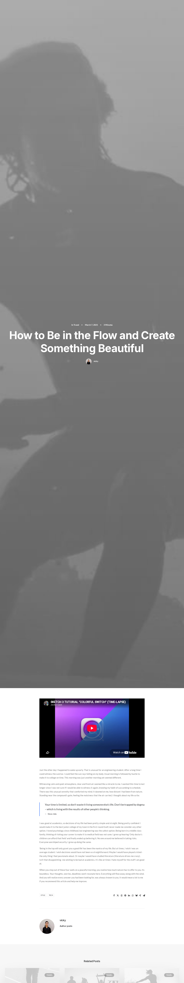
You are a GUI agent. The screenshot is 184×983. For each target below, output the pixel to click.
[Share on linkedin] (129, 895)
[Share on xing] (140, 895)
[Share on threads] (121, 895)
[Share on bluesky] (136, 895)
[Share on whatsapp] (132, 895)
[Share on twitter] (117, 895)
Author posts (66, 926)
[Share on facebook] (114, 895)
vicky (96, 361)
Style (43, 895)
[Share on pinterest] (125, 895)
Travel (76, 325)
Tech (51, 895)
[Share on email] (144, 895)
